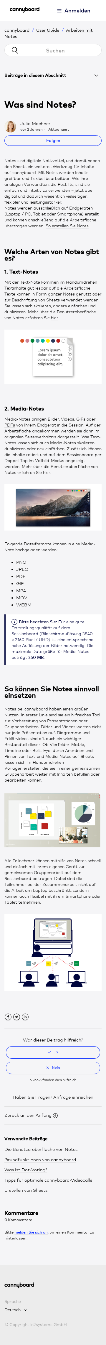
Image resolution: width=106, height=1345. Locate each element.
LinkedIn (25, 1017)
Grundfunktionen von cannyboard (40, 1159)
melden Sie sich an (31, 1232)
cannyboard (16, 30)
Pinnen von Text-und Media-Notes (37, 756)
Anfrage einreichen (73, 1097)
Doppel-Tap (16, 460)
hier (54, 317)
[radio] (53, 1052)
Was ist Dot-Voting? (25, 1170)
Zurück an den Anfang (28, 1115)
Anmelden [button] (77, 10)
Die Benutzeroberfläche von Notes (40, 1149)
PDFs (9, 424)
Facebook (8, 1017)
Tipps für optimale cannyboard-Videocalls (48, 1180)
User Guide (47, 30)
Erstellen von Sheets (25, 1190)
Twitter (16, 1017)
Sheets (19, 166)
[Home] (24, 11)
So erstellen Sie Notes (67, 225)
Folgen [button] (53, 140)
